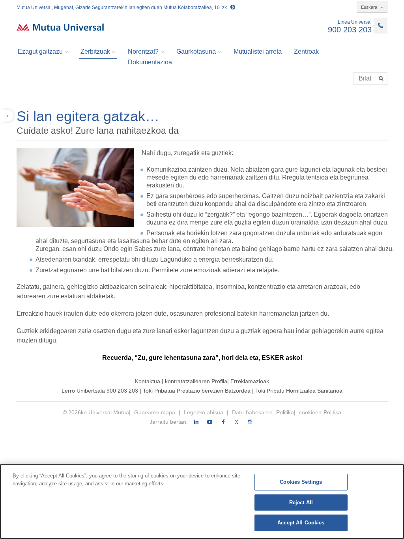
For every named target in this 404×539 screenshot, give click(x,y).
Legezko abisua (204, 412)
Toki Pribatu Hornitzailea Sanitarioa (298, 390)
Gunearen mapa (155, 412)
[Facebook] (223, 422)
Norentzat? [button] (143, 51)
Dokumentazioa (150, 62)
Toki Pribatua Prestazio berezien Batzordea (197, 390)
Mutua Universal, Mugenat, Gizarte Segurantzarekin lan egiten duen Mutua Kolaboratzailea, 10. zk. (123, 7)
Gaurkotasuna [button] (196, 51)
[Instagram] (250, 422)
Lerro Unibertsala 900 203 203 (100, 390)
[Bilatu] (381, 78)
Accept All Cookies (300, 523)
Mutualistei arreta (258, 51)
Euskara (369, 7)
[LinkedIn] (196, 422)
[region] (202, 501)
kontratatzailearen (187, 381)
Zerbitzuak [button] (95, 51)
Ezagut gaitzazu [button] (40, 51)
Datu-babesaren (253, 412)
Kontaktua (147, 381)
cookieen (310, 412)
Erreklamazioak (249, 381)
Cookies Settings (301, 482)
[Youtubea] (210, 422)
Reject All (301, 502)
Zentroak (306, 51)
